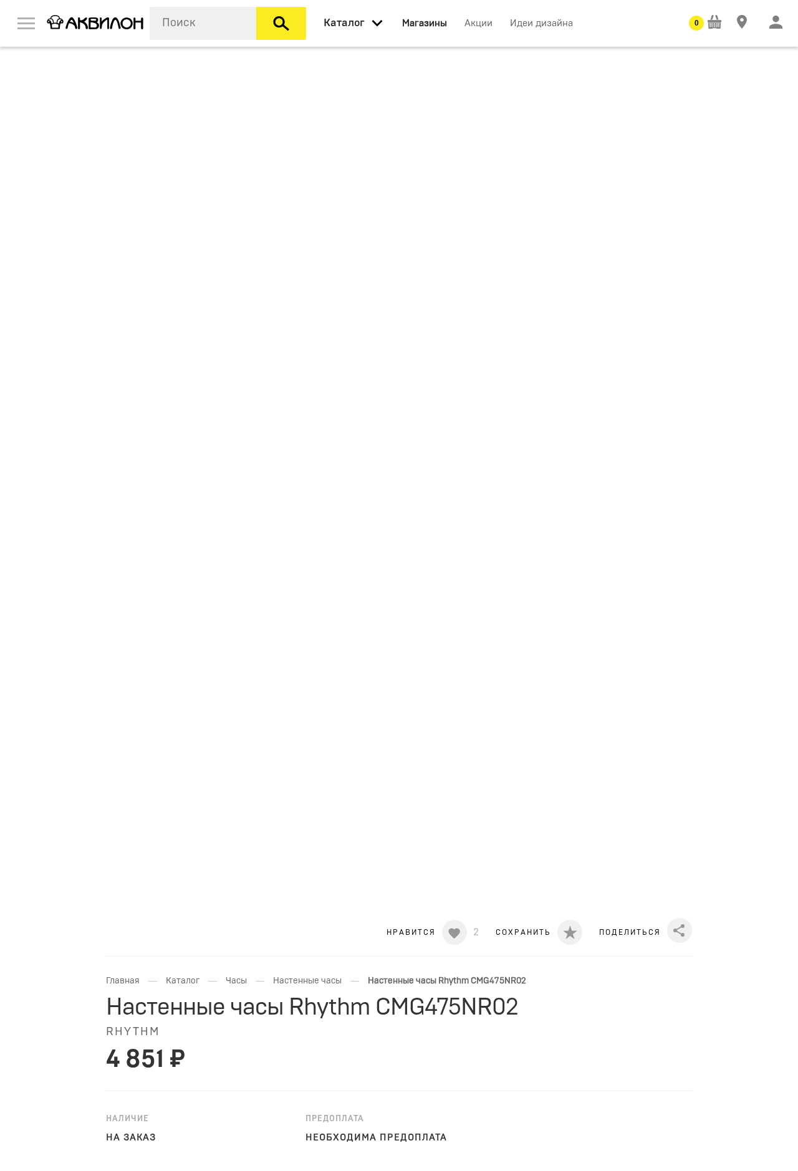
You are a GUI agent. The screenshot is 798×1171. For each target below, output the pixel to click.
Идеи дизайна (541, 23)
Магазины (424, 23)
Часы (236, 981)
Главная (123, 981)
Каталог (183, 981)
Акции (478, 23)
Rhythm (133, 1032)
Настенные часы (307, 981)
